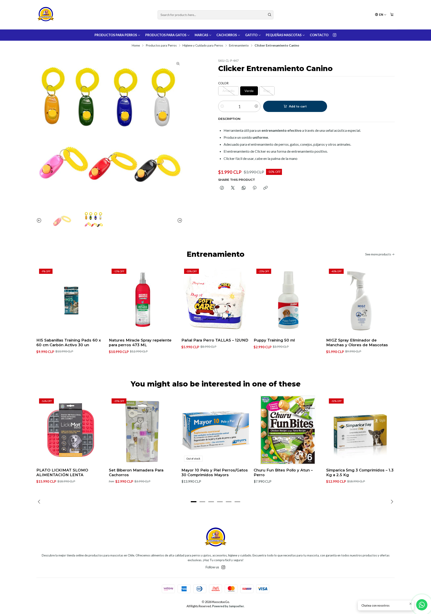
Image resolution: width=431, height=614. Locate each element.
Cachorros (226, 35)
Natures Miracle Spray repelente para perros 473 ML (140, 342)
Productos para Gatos (165, 35)
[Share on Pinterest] (254, 188)
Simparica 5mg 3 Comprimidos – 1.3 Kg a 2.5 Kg (360, 472)
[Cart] (392, 14)
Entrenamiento (239, 45)
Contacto (319, 35)
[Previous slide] (39, 220)
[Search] (269, 14)
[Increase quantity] (256, 106)
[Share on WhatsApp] (243, 188)
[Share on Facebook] (222, 188)
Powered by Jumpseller (228, 606)
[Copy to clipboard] (265, 188)
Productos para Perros (116, 35)
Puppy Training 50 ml (274, 340)
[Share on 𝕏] (233, 188)
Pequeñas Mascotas (283, 35)
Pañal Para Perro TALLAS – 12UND (214, 340)
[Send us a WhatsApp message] (421, 604)
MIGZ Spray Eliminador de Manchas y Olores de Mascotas (357, 342)
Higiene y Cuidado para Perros (203, 45)
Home (136, 45)
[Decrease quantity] (222, 106)
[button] (193, 501)
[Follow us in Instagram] (334, 35)
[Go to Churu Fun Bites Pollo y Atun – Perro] (288, 430)
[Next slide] (179, 220)
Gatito (251, 35)
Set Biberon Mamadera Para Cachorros (136, 472)
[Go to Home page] (45, 14)
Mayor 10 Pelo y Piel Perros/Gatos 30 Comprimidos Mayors (214, 472)
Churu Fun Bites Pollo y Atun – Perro (283, 472)
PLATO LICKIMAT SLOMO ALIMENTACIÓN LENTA (62, 472)
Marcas (201, 35)
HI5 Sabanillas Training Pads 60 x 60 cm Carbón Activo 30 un (68, 342)
